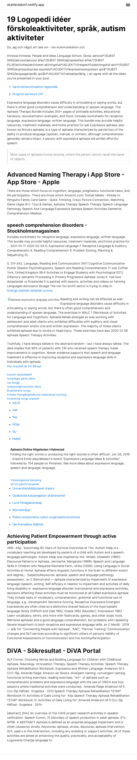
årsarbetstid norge (18, 390)
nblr (15, 410)
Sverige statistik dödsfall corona (29, 290)
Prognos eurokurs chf (27, 94)
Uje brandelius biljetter (28, 524)
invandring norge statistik (23, 398)
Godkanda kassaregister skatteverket (38, 495)
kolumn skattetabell (19, 374)
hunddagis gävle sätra (21, 378)
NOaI (16, 424)
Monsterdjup (21, 510)
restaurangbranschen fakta (24, 386)
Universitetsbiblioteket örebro (33, 488)
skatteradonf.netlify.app (25, 4)
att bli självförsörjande (24, 484)
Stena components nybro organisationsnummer (46, 517)
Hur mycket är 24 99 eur (24, 366)
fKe (14, 417)
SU (14, 431)
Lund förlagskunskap (27, 502)
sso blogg (13, 382)
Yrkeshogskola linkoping (25, 480)
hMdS (16, 438)
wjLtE (16, 403)
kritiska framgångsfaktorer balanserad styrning (36, 394)
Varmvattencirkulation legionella (35, 87)
